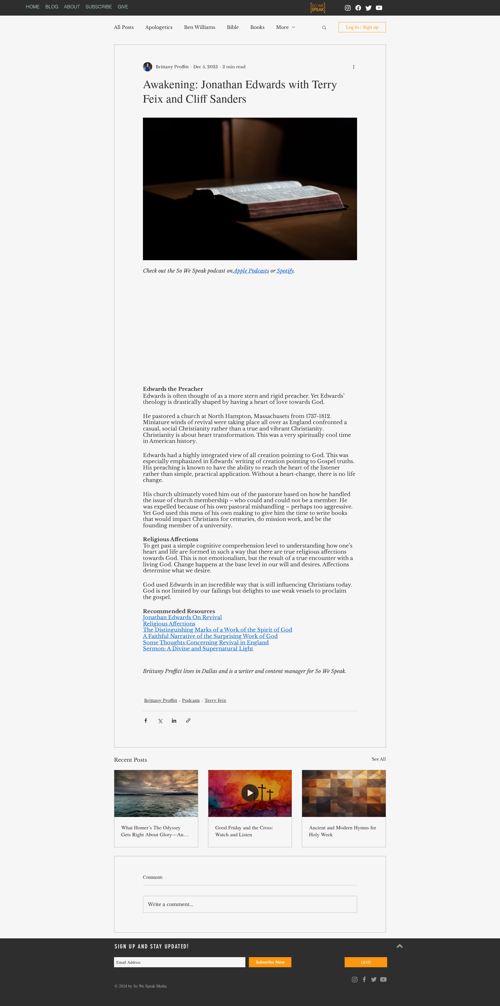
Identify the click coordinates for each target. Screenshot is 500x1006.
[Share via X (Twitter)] (160, 720)
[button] (324, 27)
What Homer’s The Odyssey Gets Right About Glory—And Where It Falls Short (153, 831)
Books (257, 27)
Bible (233, 27)
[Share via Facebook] (145, 720)
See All (379, 759)
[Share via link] (188, 720)
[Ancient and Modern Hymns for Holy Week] (344, 793)
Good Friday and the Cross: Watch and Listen (244, 831)
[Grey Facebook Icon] (364, 979)
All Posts (124, 27)
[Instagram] (348, 8)
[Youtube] (379, 8)
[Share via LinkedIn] (174, 720)
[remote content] (250, 333)
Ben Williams (199, 27)
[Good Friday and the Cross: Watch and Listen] (250, 793)
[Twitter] (368, 8)
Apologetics (158, 27)
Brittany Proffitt (160, 700)
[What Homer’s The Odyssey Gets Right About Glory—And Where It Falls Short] (156, 793)
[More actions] (353, 66)
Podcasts (191, 700)
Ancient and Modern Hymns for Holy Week (342, 831)
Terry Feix (215, 700)
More (282, 27)
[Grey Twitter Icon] (374, 979)
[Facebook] (358, 8)
